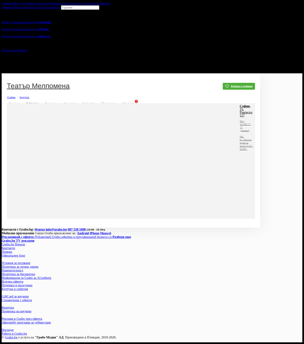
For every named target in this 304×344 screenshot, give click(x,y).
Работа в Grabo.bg (14, 333)
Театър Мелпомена (38, 86)
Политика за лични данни (20, 266)
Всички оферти (12, 281)
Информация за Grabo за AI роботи (26, 278)
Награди (8, 330)
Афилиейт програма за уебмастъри (26, 322)
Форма (40, 229)
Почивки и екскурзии (17, 285)
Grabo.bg (11, 337)
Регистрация (10, 50)
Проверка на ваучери (16, 311)
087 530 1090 (77, 229)
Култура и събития (15, 289)
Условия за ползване (16, 263)
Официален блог (13, 255)
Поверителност (12, 270)
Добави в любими (242, 86)
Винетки (8, 307)
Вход (23, 50)
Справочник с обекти (17, 300)
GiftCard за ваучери (15, 296)
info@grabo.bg (56, 229)
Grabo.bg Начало (13, 244)
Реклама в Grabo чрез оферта (22, 318)
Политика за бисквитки (18, 274)
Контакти (8, 248)
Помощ (7, 252)
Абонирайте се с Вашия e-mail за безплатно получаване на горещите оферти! (56, 3)
